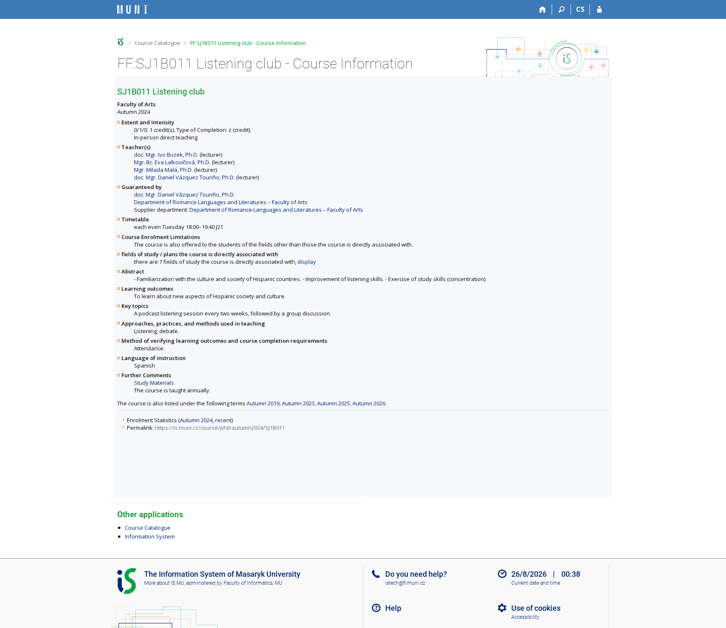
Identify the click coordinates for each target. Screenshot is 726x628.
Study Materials (154, 382)
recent (223, 420)
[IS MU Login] (599, 9)
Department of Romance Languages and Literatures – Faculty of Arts (221, 202)
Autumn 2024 (196, 420)
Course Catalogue (157, 43)
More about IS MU (164, 583)
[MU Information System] (120, 41)
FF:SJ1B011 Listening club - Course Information (248, 43)
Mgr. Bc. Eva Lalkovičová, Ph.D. (172, 162)
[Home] (542, 9)
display (306, 261)
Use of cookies (535, 608)
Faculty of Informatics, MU (253, 583)
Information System (150, 536)
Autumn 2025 (333, 403)
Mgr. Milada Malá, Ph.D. (163, 169)
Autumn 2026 (368, 403)
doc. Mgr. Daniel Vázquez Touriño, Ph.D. (184, 177)
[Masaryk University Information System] (132, 9)
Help (393, 608)
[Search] (561, 9)
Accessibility (525, 617)
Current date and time (535, 583)
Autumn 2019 (263, 403)
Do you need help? (416, 574)
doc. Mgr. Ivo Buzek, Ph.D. (166, 154)
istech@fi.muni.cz (405, 583)
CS (580, 9)
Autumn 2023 (298, 403)
